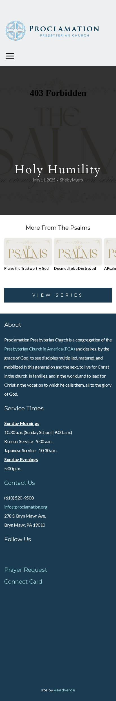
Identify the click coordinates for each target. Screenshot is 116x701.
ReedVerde (64, 690)
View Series (58, 295)
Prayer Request (25, 569)
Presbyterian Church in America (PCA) (39, 348)
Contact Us (19, 482)
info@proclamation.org (25, 506)
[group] (28, 256)
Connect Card (23, 581)
